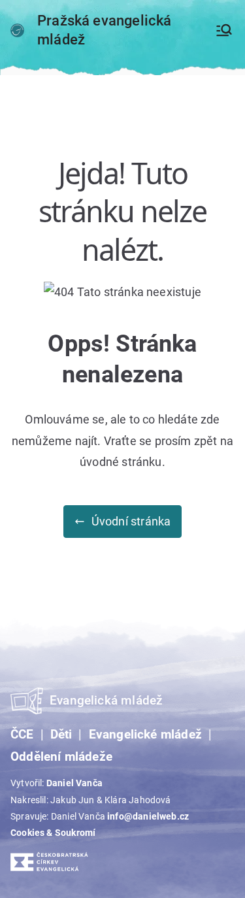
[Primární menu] (224, 30)
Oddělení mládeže (61, 757)
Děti (61, 734)
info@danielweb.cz (148, 816)
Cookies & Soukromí (52, 832)
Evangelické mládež (145, 734)
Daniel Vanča (74, 783)
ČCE (22, 734)
